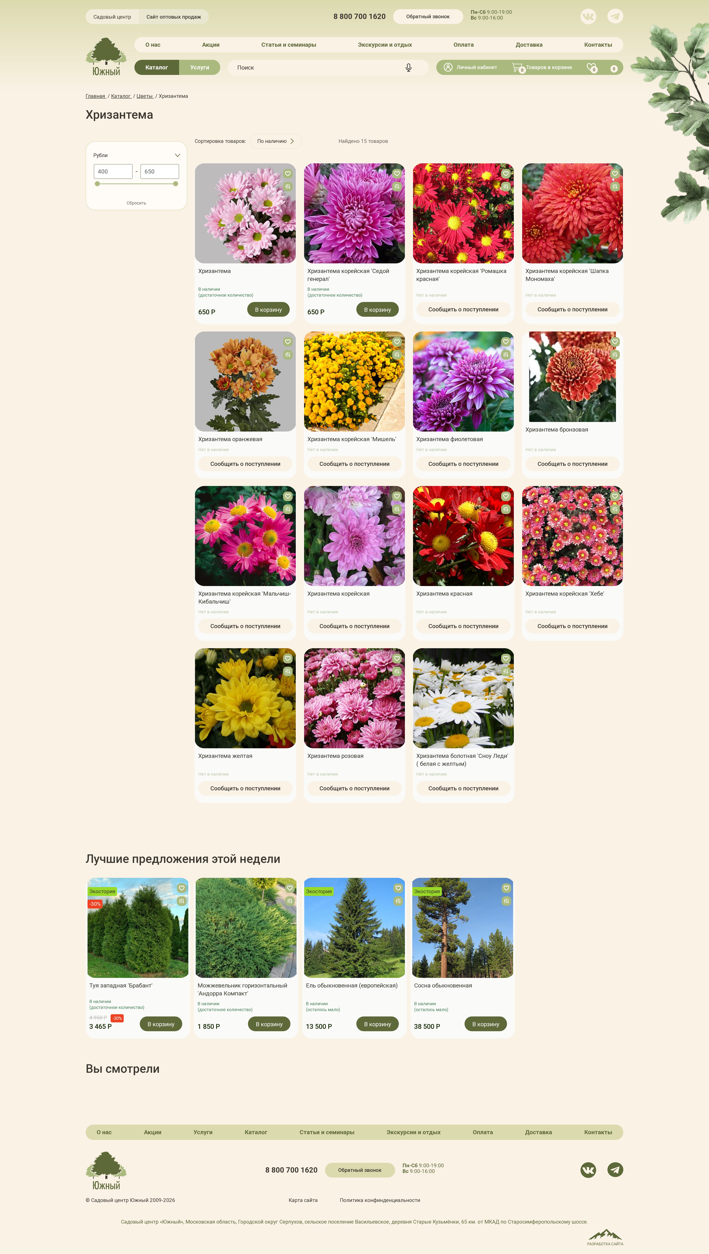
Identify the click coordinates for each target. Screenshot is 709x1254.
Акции (211, 44)
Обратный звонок (428, 16)
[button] (85, 958)
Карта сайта (303, 1200)
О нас (152, 44)
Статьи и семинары (288, 44)
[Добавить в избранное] (288, 173)
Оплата (464, 44)
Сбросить (136, 203)
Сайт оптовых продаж (174, 17)
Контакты (598, 44)
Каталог (156, 67)
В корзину (268, 309)
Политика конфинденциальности (380, 1200)
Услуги (199, 67)
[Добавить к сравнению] (288, 186)
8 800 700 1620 (359, 16)
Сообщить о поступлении (463, 309)
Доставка (529, 44)
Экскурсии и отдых (385, 44)
